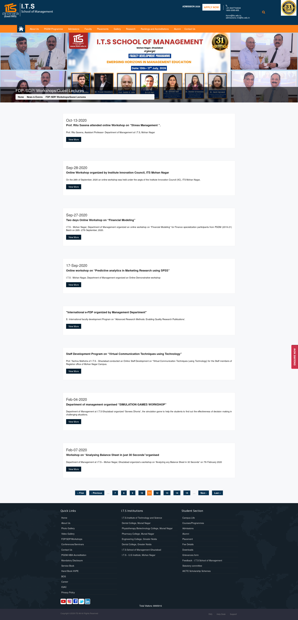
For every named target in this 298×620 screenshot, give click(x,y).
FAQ (210, 614)
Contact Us (189, 28)
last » (217, 492)
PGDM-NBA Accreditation (73, 555)
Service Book (67, 565)
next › (204, 492)
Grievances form (190, 555)
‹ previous (96, 492)
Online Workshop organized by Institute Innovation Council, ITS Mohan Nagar (117, 172)
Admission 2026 (191, 6)
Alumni (177, 28)
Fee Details (188, 544)
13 (167, 492)
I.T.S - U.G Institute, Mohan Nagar (138, 555)
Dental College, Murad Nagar (136, 523)
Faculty (88, 28)
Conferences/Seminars (72, 544)
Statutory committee (192, 565)
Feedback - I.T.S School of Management (202, 560)
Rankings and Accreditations (155, 28)
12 (157, 492)
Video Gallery (67, 533)
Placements (102, 28)
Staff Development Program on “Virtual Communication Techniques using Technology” (124, 354)
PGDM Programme (53, 28)
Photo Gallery (68, 528)
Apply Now (211, 7)
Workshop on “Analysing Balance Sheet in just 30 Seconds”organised (112, 455)
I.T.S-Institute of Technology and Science (142, 517)
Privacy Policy (68, 592)
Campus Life (188, 517)
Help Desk (221, 614)
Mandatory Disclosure (72, 560)
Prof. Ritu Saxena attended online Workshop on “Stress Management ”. (113, 125)
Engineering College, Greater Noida (139, 539)
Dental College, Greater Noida (136, 544)
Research (130, 28)
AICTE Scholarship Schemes (196, 570)
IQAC (64, 586)
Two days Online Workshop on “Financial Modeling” (100, 220)
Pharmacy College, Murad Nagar (138, 533)
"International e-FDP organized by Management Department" (106, 312)
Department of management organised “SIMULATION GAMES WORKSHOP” (116, 404)
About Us (34, 28)
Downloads (187, 549)
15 (187, 492)
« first (80, 492)
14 (177, 492)
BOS (63, 576)
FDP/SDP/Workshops (71, 539)
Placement (187, 539)
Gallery (117, 28)
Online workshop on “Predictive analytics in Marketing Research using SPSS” (118, 270)
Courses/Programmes (193, 523)
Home (21, 96)
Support (233, 614)
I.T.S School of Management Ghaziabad (141, 549)
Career (64, 581)
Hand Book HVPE (70, 570)
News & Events (35, 96)
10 (142, 492)
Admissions (73, 28)
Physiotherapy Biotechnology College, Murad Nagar (147, 528)
